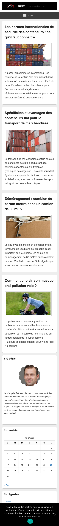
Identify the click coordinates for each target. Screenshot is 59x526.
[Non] (55, 514)
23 (51, 464)
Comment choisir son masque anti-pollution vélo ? (29, 283)
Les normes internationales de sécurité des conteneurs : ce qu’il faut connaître (29, 32)
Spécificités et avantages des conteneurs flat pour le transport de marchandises (28, 118)
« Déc (6, 485)
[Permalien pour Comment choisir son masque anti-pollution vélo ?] (28, 317)
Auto (8, 501)
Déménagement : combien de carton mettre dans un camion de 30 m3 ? (29, 203)
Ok (30, 521)
